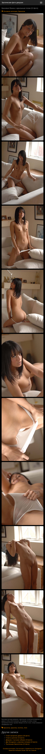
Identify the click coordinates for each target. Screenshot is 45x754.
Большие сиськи (20, 750)
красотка (14, 728)
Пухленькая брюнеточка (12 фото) (18, 744)
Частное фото (20, 748)
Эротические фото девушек (12, 2)
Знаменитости (29, 748)
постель (20, 728)
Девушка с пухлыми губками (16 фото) (19, 740)
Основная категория (10, 11)
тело (25, 728)
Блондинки (38, 748)
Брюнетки (21, 11)
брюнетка (6, 728)
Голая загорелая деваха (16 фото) (18, 736)
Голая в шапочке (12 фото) (15, 738)
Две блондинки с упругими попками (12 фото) (21, 742)
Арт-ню (28, 750)
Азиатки (33, 750)
